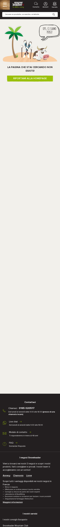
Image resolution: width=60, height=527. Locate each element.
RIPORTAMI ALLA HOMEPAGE (30, 78)
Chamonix (18, 475)
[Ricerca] (56, 12)
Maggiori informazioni (13, 502)
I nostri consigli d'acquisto (15, 519)
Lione (29, 475)
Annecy (6, 475)
